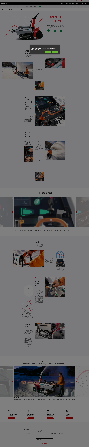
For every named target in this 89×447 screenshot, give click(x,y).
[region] (45, 49)
